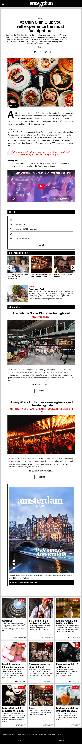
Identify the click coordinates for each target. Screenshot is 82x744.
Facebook (60, 734)
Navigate (41, 245)
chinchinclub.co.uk (22, 239)
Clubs (39, 47)
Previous (9, 267)
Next (73, 267)
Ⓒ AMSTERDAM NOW (8, 734)
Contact (34, 734)
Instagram (51, 734)
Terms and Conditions (23, 734)
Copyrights (42, 734)
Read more (41, 391)
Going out (40, 18)
